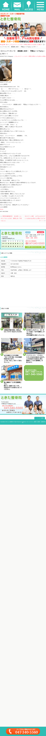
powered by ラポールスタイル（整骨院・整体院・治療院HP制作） (33, 422)
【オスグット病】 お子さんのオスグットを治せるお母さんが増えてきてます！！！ (34, 218)
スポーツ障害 (23, 44)
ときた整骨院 (10, 421)
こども (11, 44)
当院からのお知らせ (32, 44)
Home (1, 209)
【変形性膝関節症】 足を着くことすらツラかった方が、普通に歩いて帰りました (11, 218)
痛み (40, 44)
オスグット (16, 44)
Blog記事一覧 (3, 44)
